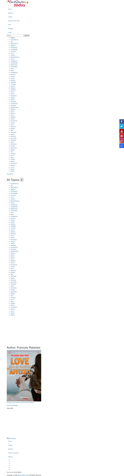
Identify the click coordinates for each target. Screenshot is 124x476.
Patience (13, 127)
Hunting (13, 154)
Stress (13, 161)
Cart (9, 25)
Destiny (13, 80)
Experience (14, 65)
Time (12, 115)
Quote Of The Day (13, 21)
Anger (12, 169)
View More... (10, 174)
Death (12, 78)
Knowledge (14, 49)
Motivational (14, 43)
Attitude (13, 88)
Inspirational (14, 40)
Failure (13, 55)
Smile (12, 111)
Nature (13, 171)
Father (13, 99)
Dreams (13, 74)
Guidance (14, 144)
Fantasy (13, 84)
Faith (12, 92)
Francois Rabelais (12, 405)
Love (12, 53)
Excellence (14, 121)
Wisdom (13, 45)
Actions (13, 98)
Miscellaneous (15, 57)
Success (13, 51)
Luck (12, 167)
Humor (13, 86)
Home (10, 9)
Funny (13, 59)
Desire (13, 134)
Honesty (13, 136)
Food (12, 156)
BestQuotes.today (23, 475)
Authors (10, 13)
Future (13, 123)
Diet (12, 130)
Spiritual (13, 90)
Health (13, 159)
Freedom (13, 105)
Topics (10, 17)
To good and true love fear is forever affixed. (20, 402)
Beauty (13, 109)
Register (10, 28)
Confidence (14, 103)
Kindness (13, 132)
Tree (12, 152)
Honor (12, 119)
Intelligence (14, 72)
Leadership (14, 63)
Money (13, 113)
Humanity (13, 138)
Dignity (13, 150)
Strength (13, 140)
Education (14, 96)
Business (13, 101)
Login (10, 32)
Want (12, 157)
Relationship (14, 107)
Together (13, 82)
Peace (13, 94)
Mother (13, 128)
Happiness (14, 61)
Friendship (14, 67)
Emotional (14, 163)
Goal (12, 125)
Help (12, 142)
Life (12, 42)
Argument (14, 148)
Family (13, 76)
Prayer (13, 146)
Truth (12, 69)
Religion (13, 117)
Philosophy (14, 47)
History (13, 165)
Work (12, 70)
